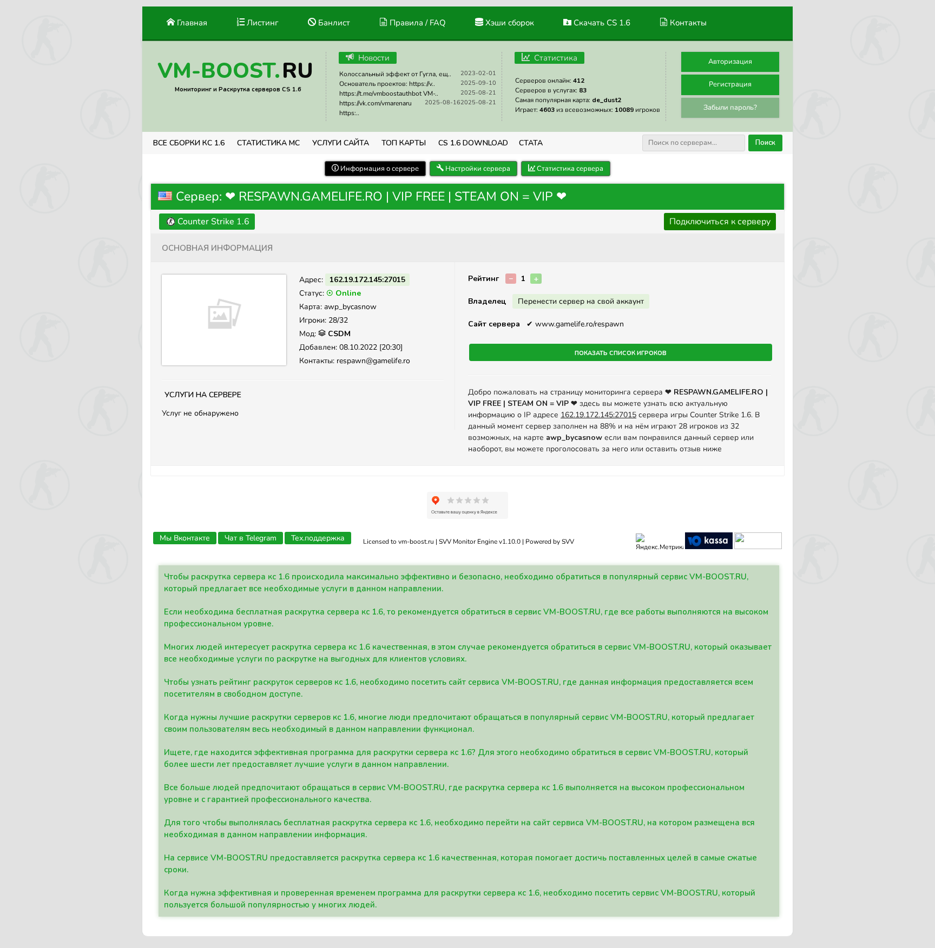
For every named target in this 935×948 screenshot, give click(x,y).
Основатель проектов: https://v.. (387, 83)
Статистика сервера (569, 168)
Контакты (687, 22)
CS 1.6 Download (473, 143)
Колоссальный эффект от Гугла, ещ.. (395, 74)
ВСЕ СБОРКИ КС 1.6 (189, 143)
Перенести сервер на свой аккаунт (581, 301)
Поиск (765, 143)
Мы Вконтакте (185, 538)
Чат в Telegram (250, 538)
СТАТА (531, 143)
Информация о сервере (379, 168)
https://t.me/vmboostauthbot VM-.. (388, 93)
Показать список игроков (621, 352)
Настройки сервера (477, 168)
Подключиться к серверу (720, 222)
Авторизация (730, 61)
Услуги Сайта (340, 143)
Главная (191, 22)
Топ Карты (403, 143)
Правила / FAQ (416, 22)
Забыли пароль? (730, 107)
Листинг (262, 22)
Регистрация (730, 84)
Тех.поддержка (318, 538)
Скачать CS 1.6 (600, 22)
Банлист (333, 22)
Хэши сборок (508, 22)
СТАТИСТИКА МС (268, 143)
